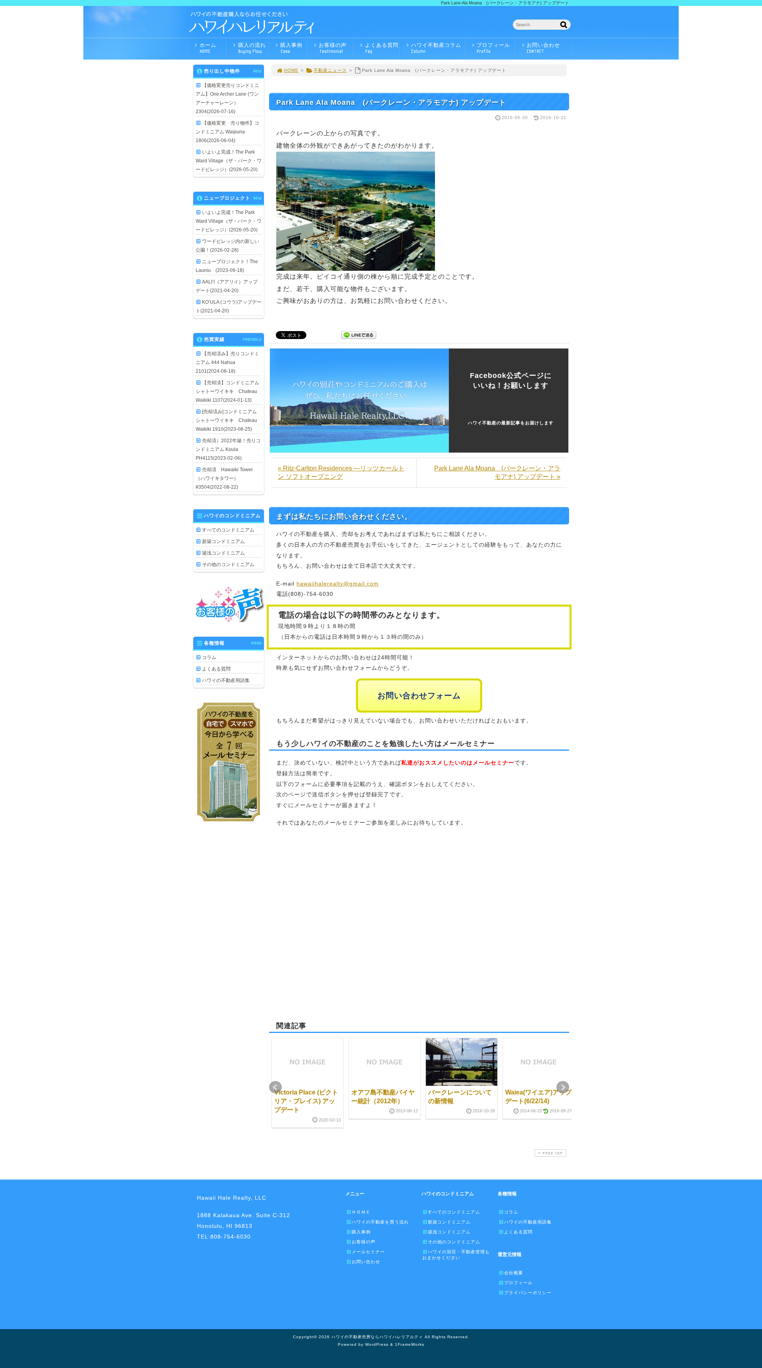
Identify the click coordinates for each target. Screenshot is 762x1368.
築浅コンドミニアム (223, 553)
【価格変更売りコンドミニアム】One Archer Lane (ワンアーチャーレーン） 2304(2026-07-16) (227, 98)
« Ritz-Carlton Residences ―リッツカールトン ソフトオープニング (341, 472)
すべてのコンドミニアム (228, 530)
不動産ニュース (330, 70)
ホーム (208, 48)
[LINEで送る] (358, 334)
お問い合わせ (543, 48)
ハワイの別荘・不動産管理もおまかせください (456, 1254)
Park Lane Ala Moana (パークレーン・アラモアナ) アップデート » (497, 472)
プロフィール (493, 48)
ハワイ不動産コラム (436, 48)
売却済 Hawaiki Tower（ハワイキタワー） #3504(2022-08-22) (224, 478)
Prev (275, 1087)
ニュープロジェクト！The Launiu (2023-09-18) (227, 266)
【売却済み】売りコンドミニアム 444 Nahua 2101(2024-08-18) (227, 362)
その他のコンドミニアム (228, 564)
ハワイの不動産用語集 (226, 680)
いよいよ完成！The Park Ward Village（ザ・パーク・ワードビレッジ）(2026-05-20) (229, 160)
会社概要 (513, 1272)
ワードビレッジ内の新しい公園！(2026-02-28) (227, 246)
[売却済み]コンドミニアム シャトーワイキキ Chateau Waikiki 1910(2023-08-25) (229, 420)
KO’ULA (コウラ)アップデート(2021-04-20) (229, 306)
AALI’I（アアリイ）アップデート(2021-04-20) (227, 286)
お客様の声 (332, 48)
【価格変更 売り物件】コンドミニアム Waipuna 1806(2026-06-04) (227, 131)
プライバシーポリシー (528, 1292)
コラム (209, 657)
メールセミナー (368, 1251)
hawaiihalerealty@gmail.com (337, 583)
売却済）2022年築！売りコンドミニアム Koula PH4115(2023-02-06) (228, 449)
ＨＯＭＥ (361, 1212)
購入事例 (291, 48)
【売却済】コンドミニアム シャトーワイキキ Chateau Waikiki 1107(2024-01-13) (229, 391)
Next (562, 1087)
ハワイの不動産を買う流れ (380, 1222)
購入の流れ (252, 48)
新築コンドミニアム (223, 541)
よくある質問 (381, 48)
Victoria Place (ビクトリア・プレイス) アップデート (306, 1101)
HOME (291, 70)
